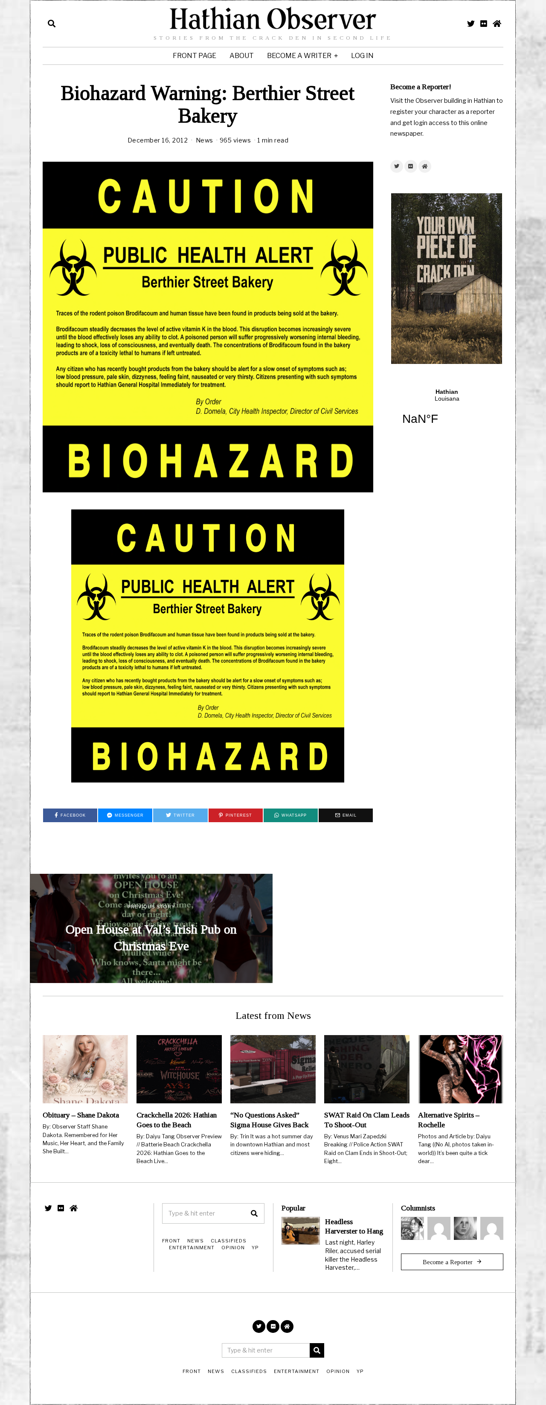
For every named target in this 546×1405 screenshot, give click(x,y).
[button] (254, 1213)
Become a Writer (299, 56)
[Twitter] (471, 23)
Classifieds (229, 1241)
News (204, 140)
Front (171, 1241)
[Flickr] (483, 23)
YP (255, 1248)
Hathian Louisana (446, 412)
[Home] (497, 23)
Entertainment (192, 1248)
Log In (362, 56)
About (241, 56)
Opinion (233, 1248)
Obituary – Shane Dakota (81, 1115)
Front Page (194, 56)
